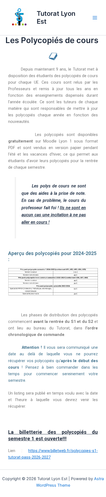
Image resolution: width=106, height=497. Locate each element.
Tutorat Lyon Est (56, 17)
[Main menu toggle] (95, 17)
